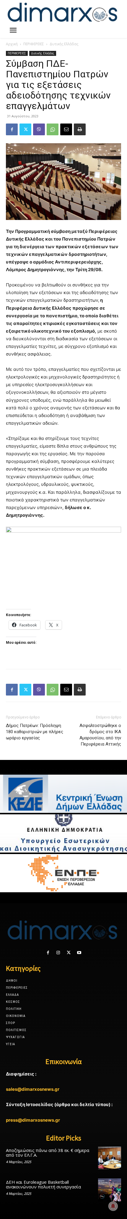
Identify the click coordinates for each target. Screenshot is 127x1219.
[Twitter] (25, 129)
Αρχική (12, 43)
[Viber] (39, 129)
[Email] (66, 129)
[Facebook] (12, 129)
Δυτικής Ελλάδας (64, 43)
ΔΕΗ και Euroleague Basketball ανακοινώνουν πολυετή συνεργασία (43, 1184)
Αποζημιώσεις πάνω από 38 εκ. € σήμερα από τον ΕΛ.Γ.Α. (47, 1152)
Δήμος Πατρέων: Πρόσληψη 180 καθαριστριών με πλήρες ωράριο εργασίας (34, 732)
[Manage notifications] (113, 1206)
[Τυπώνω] (80, 129)
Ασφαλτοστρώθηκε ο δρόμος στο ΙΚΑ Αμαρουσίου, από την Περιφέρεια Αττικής (100, 735)
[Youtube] (79, 952)
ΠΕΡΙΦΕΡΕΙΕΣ (33, 43)
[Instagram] (58, 952)
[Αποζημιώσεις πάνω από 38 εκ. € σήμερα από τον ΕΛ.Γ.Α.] (109, 1158)
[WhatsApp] (52, 129)
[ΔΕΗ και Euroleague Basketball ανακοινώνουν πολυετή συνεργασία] (109, 1189)
